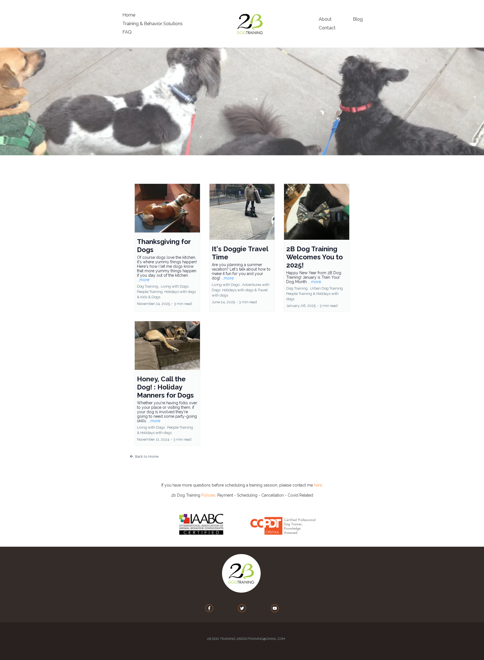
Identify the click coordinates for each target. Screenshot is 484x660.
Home (128, 15)
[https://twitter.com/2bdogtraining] (242, 608)
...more (143, 280)
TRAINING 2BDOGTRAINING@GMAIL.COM (252, 639)
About (325, 19)
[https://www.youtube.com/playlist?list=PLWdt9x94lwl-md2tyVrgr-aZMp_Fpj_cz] (274, 608)
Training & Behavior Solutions (152, 23)
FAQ (127, 32)
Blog (358, 19)
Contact (327, 27)
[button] (167, 247)
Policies (208, 495)
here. (318, 485)
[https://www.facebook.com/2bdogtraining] (209, 608)
